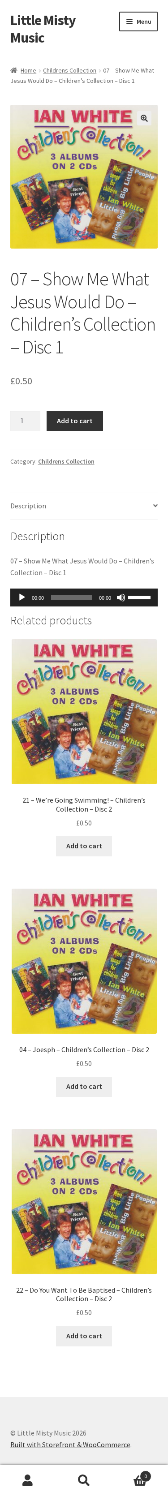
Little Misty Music (43, 29)
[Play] (21, 597)
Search (84, 1481)
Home (28, 70)
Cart (129, 1472)
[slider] (140, 597)
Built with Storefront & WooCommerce (70, 1444)
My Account (28, 1481)
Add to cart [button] (84, 845)
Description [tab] (28, 505)
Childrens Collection (69, 70)
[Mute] (120, 597)
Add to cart (75, 420)
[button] (144, 118)
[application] (84, 597)
